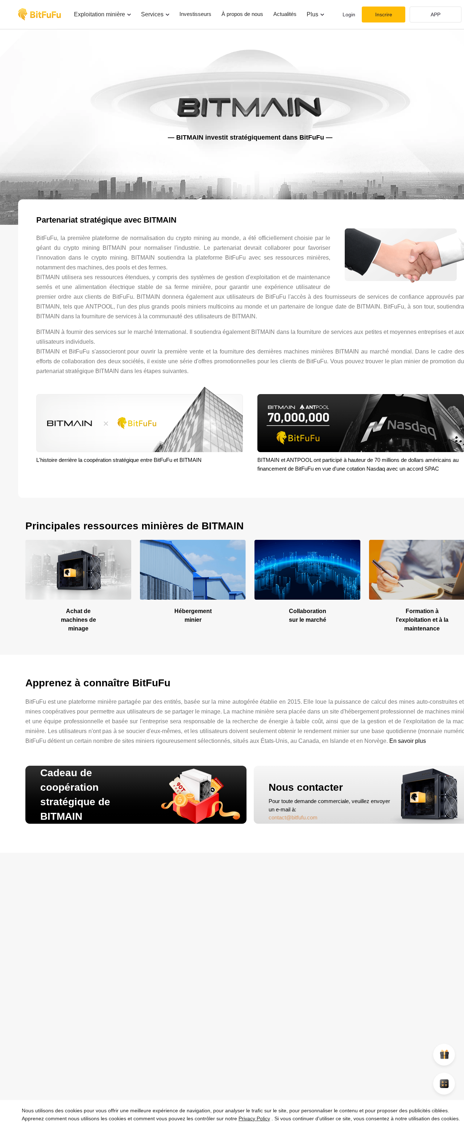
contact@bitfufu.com (293, 817)
